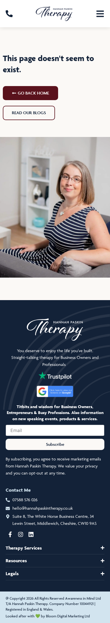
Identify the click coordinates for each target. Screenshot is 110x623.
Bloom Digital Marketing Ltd (68, 616)
